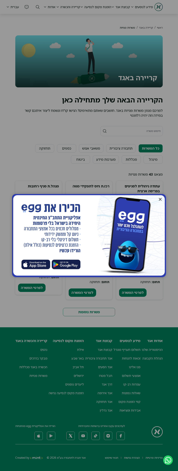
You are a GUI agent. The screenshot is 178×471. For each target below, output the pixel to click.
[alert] (89, 235)
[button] (160, 199)
